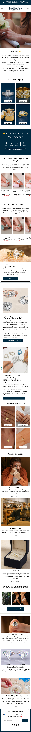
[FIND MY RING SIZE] (15, 624)
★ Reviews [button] (1, 367)
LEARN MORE (15, 496)
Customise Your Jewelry (14, 398)
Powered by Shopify (15, 730)
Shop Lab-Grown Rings (12, 340)
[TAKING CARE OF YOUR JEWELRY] (15, 686)
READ (15, 645)
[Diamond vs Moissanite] (15, 657)
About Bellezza (10, 278)
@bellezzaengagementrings (15, 608)
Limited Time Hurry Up (15, 149)
